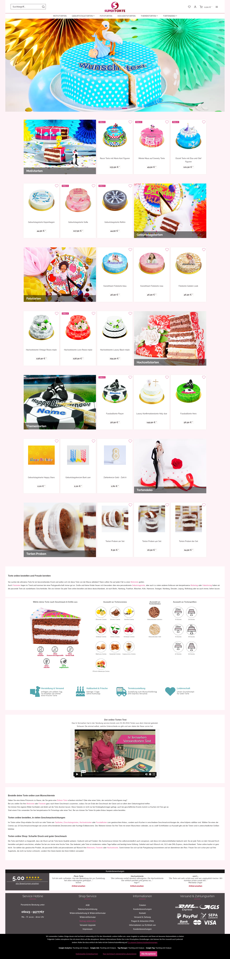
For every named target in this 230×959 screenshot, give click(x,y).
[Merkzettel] (189, 6)
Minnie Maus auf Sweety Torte (152, 158)
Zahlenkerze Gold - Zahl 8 (115, 477)
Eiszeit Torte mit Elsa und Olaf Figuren (188, 160)
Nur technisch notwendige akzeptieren (119, 954)
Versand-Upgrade (88, 925)
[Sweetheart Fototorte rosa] (151, 263)
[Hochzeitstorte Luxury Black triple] (115, 327)
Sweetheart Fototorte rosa (151, 286)
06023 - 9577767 (32, 912)
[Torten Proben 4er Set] (151, 519)
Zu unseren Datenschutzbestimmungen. (143, 942)
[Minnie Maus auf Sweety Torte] (151, 136)
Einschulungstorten (71, 822)
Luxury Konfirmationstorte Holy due (151, 414)
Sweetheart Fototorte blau (114, 286)
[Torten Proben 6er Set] (188, 519)
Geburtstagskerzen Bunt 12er (78, 477)
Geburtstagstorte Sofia (78, 222)
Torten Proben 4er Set (151, 541)
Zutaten (142, 905)
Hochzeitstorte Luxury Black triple (115, 350)
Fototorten (16, 585)
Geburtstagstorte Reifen (114, 222)
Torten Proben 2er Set (115, 541)
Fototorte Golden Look (188, 286)
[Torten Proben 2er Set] (115, 519)
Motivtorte (134, 582)
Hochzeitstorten (85, 822)
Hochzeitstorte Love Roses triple (78, 350)
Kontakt (142, 913)
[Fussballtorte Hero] (188, 391)
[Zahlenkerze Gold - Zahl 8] (115, 455)
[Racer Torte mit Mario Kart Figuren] (115, 136)
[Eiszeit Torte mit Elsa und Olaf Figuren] (188, 136)
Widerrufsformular (88, 917)
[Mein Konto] (195, 6)
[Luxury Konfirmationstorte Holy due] (151, 391)
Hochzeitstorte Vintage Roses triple (41, 350)
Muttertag (194, 585)
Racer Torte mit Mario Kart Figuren (115, 158)
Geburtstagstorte (138, 585)
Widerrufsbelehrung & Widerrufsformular (88, 913)
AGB (87, 905)
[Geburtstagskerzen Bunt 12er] (78, 455)
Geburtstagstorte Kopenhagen (41, 222)
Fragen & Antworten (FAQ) (142, 921)
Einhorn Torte (62, 800)
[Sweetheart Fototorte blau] (115, 263)
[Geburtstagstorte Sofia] (78, 199)
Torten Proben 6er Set (188, 541)
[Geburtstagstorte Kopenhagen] (41, 199)
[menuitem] (28, 6)
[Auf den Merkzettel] (130, 122)
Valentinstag (207, 585)
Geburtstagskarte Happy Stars (41, 477)
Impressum (88, 929)
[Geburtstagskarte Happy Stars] (41, 455)
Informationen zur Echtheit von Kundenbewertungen (142, 927)
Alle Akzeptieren (148, 954)
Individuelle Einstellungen (87, 954)
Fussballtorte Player (115, 414)
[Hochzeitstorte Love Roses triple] (78, 327)
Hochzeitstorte (112, 848)
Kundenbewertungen (142, 909)
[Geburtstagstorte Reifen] (115, 199)
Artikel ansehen (78, 886)
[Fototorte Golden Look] (188, 263)
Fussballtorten (101, 822)
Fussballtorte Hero (188, 414)
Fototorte (42, 804)
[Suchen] (43, 6)
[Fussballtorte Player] (115, 391)
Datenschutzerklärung (87, 909)
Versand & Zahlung (142, 917)
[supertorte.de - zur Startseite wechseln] (115, 6)
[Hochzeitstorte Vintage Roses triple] (41, 327)
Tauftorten (59, 822)
